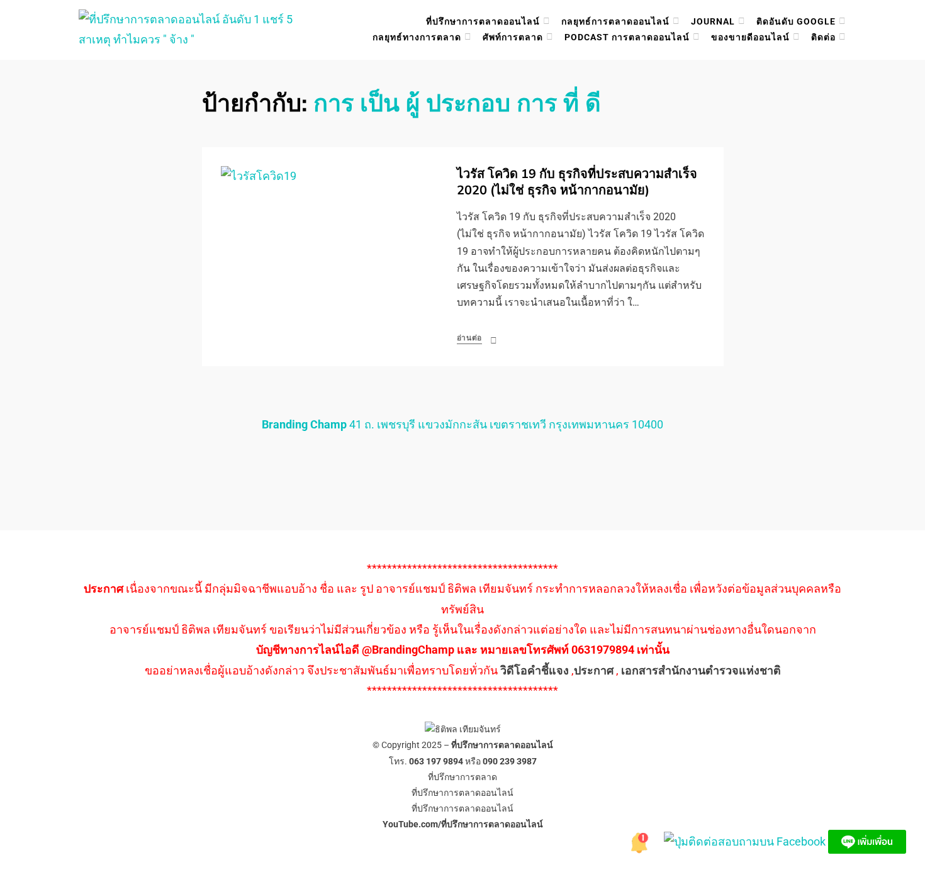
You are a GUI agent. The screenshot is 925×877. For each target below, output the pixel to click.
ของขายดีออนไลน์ (750, 37)
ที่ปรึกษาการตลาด (462, 777)
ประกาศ (594, 670)
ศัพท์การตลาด (513, 37)
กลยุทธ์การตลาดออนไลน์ (615, 21)
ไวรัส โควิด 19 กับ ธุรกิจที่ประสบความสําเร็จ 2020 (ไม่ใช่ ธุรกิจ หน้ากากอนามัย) (577, 182)
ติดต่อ (823, 37)
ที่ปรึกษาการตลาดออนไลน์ (483, 21)
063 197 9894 (436, 761)
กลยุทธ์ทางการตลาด (417, 37)
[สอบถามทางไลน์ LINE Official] (867, 840)
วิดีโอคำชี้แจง (534, 670)
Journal (713, 21)
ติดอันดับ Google (796, 21)
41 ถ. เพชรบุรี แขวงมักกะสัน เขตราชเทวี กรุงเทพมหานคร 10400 (462, 424)
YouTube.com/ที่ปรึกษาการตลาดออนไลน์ (463, 824)
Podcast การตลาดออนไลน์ (627, 37)
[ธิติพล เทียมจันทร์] (638, 840)
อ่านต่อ (470, 337)
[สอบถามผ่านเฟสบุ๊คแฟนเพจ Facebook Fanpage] (746, 840)
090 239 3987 (510, 761)
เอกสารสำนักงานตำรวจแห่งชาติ (701, 670)
